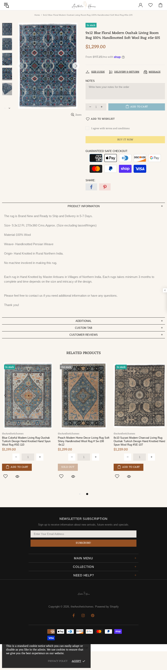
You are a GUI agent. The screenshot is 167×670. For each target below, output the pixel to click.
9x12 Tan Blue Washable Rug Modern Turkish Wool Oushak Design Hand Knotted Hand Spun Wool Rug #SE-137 (96, 441)
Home (37, 15)
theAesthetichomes (83, 5)
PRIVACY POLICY (58, 661)
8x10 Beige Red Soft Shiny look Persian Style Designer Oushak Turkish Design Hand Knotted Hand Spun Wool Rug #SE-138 (39, 443)
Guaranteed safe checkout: (107, 151)
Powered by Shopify (107, 606)
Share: (91, 180)
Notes (90, 80)
